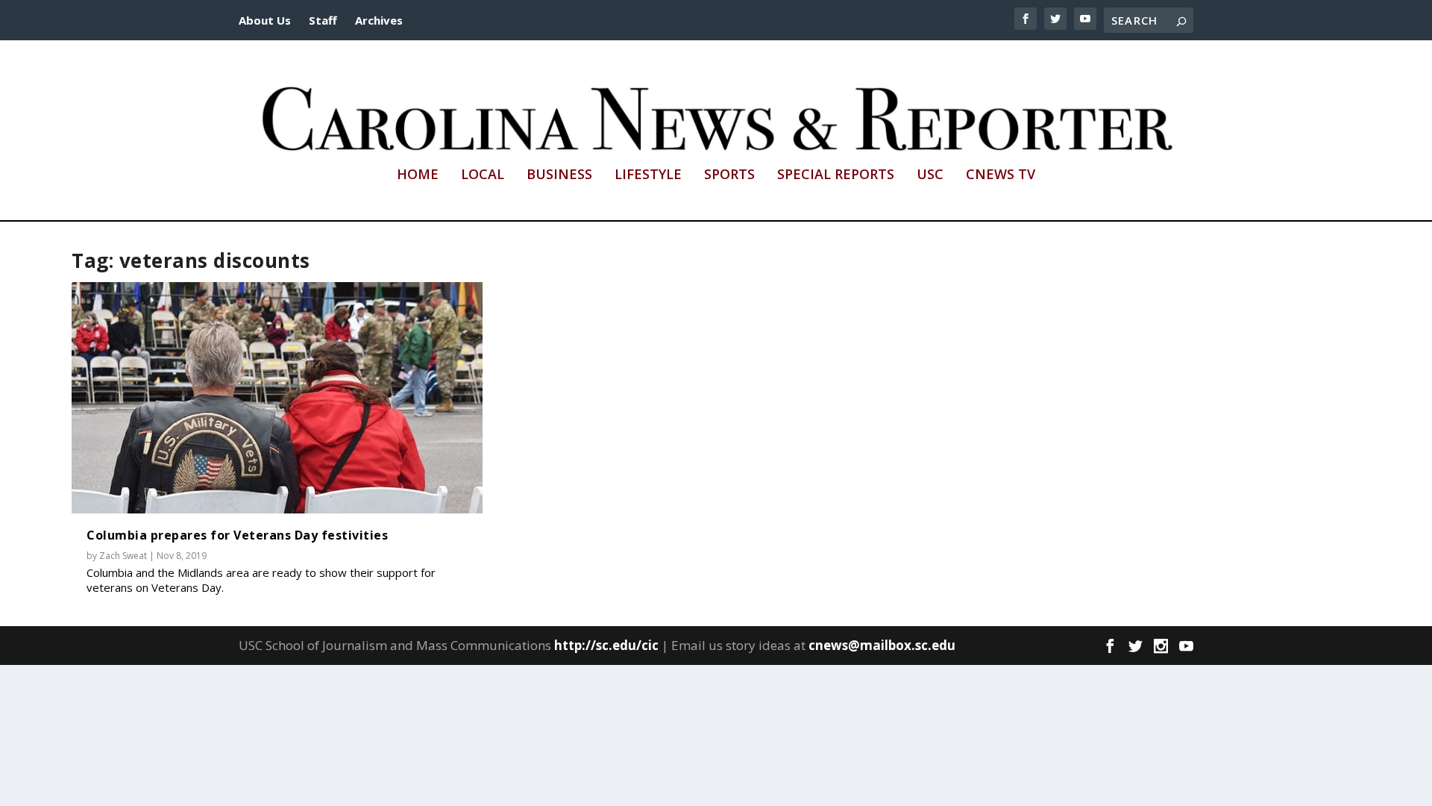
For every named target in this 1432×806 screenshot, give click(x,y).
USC (930, 175)
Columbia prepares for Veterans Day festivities (237, 535)
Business (559, 175)
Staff (323, 20)
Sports (729, 175)
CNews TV (1000, 175)
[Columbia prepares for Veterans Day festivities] (277, 397)
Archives (379, 20)
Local (482, 175)
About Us (265, 20)
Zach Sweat (123, 555)
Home (418, 175)
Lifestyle (648, 175)
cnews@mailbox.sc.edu (881, 645)
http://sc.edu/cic (606, 645)
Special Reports (835, 175)
